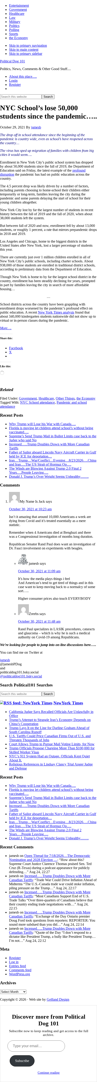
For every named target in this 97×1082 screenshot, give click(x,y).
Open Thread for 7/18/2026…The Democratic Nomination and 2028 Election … (49, 858)
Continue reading (49, 1072)
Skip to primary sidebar (25, 53)
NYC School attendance (37, 402)
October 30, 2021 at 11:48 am (39, 621)
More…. (6, 328)
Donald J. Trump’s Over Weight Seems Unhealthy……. (49, 476)
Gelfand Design (58, 999)
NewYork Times (68, 703)
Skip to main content (23, 49)
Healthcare (46, 398)
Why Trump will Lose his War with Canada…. (42, 424)
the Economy (85, 398)
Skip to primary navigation (28, 45)
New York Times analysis (56, 312)
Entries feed (17, 966)
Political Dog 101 (12, 61)
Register (15, 958)
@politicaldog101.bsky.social (21, 676)
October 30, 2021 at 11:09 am (39, 571)
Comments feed (20, 970)
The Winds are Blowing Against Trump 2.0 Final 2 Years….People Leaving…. (45, 470)
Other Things (65, 398)
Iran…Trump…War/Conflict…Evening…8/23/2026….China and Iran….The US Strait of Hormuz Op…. (52, 462)
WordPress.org (19, 974)
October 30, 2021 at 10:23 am (30, 509)
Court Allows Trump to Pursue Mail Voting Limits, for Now (52, 744)
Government (28, 398)
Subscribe (22, 1061)
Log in (13, 962)
